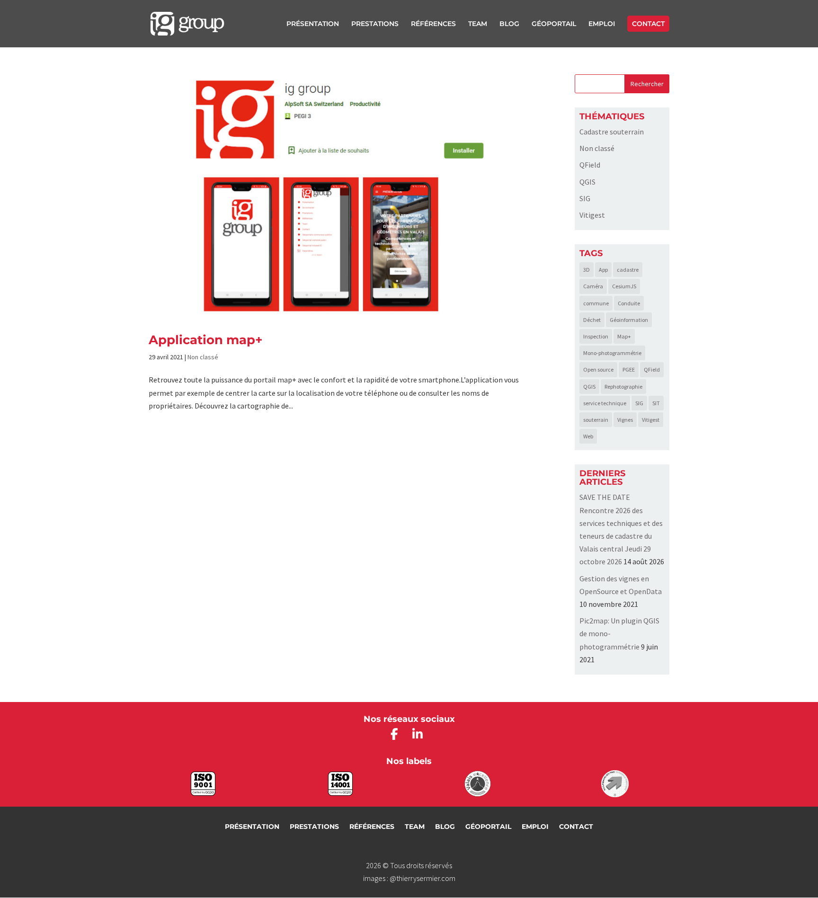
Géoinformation (629, 319)
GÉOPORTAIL (554, 24)
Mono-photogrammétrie (612, 352)
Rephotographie (623, 386)
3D (586, 269)
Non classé (202, 357)
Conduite (629, 303)
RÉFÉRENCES (433, 24)
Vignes (625, 419)
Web (588, 436)
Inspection (595, 336)
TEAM (477, 24)
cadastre (628, 269)
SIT (656, 403)
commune (596, 303)
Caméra (593, 286)
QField (589, 164)
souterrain (595, 419)
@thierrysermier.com (422, 878)
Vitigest (592, 215)
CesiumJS (624, 286)
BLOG (509, 24)
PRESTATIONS (375, 24)
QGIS (587, 182)
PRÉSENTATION (312, 24)
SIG (584, 198)
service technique (604, 403)
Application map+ (206, 339)
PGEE (628, 369)
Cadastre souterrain (611, 131)
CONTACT (648, 23)
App (603, 269)
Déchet (592, 319)
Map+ (624, 336)
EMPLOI (601, 24)
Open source (598, 369)
